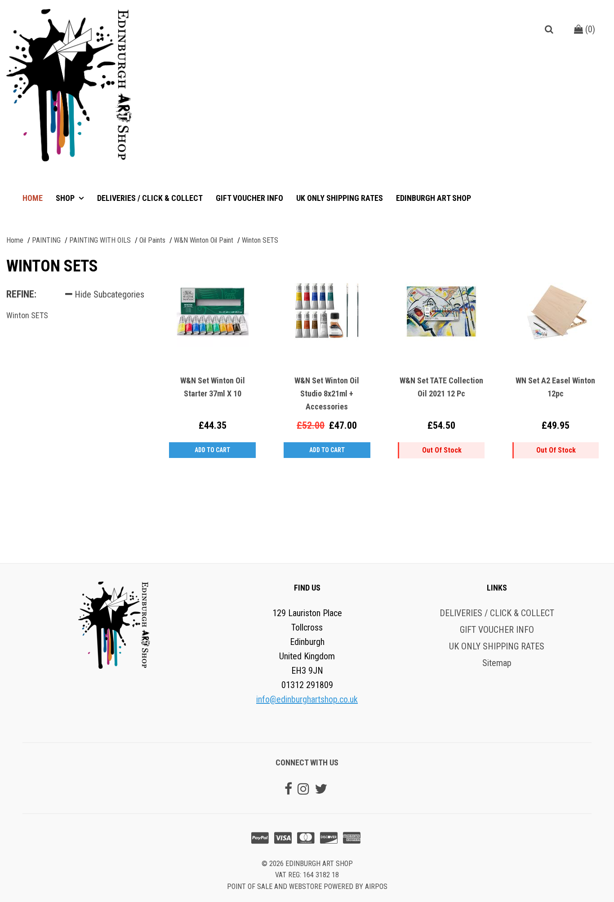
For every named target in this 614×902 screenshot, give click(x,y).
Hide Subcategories (108, 294)
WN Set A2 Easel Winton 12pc (555, 387)
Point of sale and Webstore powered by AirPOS (307, 886)
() (589, 29)
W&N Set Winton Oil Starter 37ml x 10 (212, 387)
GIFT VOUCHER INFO (249, 198)
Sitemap (497, 663)
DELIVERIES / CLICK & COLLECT (150, 198)
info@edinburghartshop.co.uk (307, 699)
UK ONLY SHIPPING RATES (339, 198)
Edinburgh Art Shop (433, 198)
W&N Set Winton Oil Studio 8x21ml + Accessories (326, 393)
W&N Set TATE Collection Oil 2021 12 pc (441, 387)
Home (32, 198)
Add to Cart (212, 449)
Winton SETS (27, 315)
